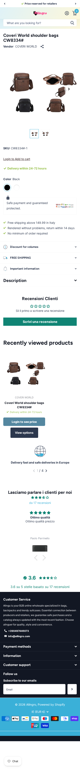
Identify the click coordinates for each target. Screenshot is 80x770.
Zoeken (72, 22)
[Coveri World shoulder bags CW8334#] (24, 371)
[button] (4, 3)
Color (11, 179)
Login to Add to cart (16, 159)
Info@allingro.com (19, 636)
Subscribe (72, 689)
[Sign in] (67, 13)
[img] (40, 497)
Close (40, 646)
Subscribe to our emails (20, 680)
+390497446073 (18, 630)
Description (14, 280)
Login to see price (24, 421)
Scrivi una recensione (40, 322)
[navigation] (34, 133)
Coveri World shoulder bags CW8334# (24, 405)
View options (24, 432)
